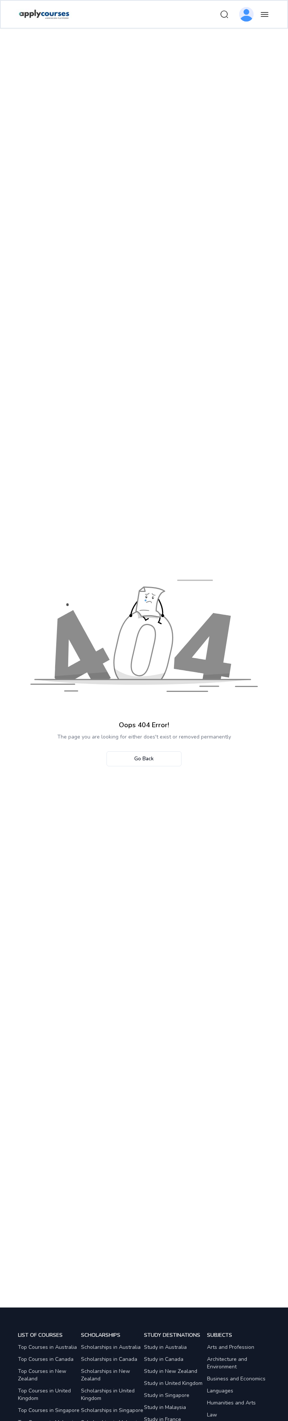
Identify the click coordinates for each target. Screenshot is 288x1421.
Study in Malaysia (165, 1407)
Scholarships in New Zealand (105, 1375)
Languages (220, 1390)
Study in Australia (165, 1347)
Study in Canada (163, 1359)
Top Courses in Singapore (49, 1410)
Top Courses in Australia (47, 1347)
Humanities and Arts (231, 1402)
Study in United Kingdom (173, 1383)
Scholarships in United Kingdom (108, 1394)
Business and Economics (236, 1378)
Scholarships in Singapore (112, 1410)
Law (212, 1414)
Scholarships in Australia (111, 1347)
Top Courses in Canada (46, 1359)
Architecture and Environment (227, 1363)
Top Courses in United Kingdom (44, 1394)
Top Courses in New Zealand (42, 1375)
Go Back (144, 758)
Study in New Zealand (170, 1371)
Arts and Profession (230, 1347)
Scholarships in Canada (109, 1359)
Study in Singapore (166, 1395)
